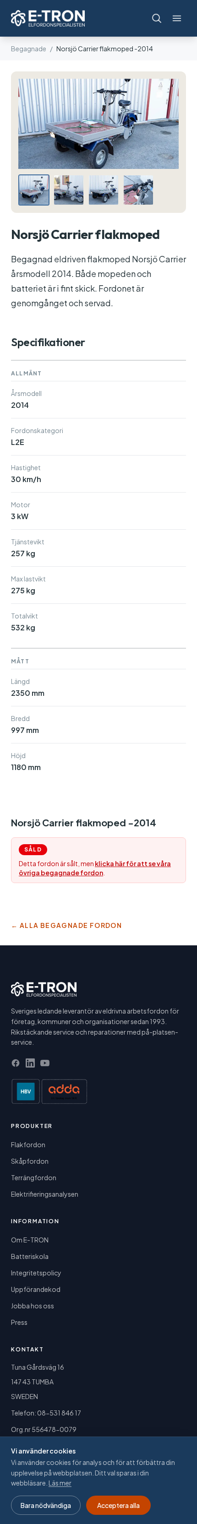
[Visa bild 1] (33, 190)
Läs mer (60, 1483)
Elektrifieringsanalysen (44, 1194)
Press (19, 1322)
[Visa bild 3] (103, 190)
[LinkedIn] (30, 1063)
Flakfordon (28, 1144)
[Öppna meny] (177, 18)
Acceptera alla (118, 1505)
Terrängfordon (33, 1177)
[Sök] (157, 18)
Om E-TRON (30, 1240)
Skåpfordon (30, 1161)
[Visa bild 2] (68, 190)
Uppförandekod (35, 1289)
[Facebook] (15, 1063)
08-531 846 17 (59, 1413)
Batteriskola (30, 1256)
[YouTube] (44, 1063)
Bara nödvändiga (46, 1505)
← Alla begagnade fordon (66, 925)
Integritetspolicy (36, 1273)
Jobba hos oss (32, 1306)
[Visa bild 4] (138, 190)
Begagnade (28, 48)
